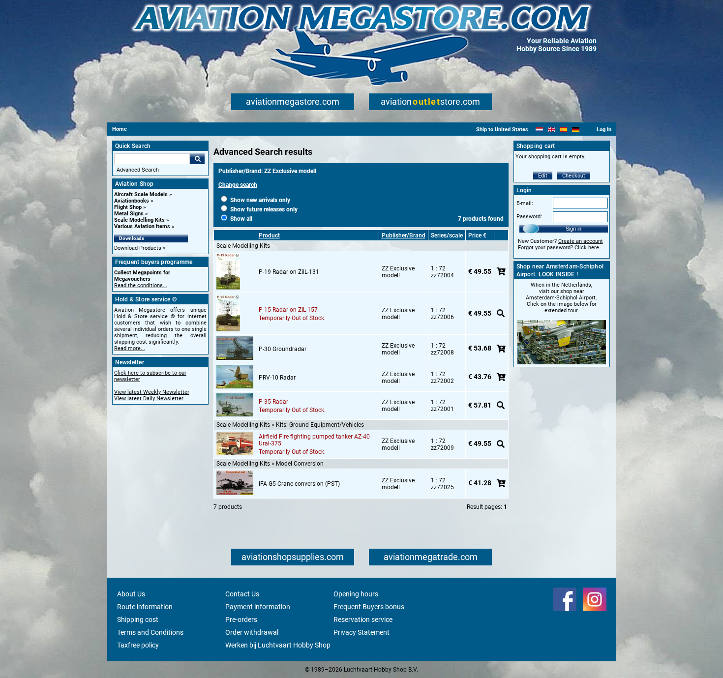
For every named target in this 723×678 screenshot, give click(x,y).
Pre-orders (241, 619)
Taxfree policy (138, 645)
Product (269, 235)
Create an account (580, 241)
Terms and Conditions (150, 632)
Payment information (257, 607)
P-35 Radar (273, 401)
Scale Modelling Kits (139, 220)
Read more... (129, 348)
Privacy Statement (361, 632)
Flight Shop (128, 207)
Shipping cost (137, 619)
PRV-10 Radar (277, 377)
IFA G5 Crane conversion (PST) (299, 483)
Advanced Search (138, 170)
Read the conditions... (140, 285)
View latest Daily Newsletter (148, 398)
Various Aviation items (142, 226)
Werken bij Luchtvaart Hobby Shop (278, 645)
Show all (240, 218)
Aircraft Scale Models (141, 194)
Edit (542, 176)
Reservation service (362, 619)
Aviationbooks (131, 201)
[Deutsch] (575, 129)
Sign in (573, 229)
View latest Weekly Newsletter (151, 392)
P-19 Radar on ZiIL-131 (289, 271)
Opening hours (355, 594)
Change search (237, 184)
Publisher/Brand (403, 235)
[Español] (563, 129)
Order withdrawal (251, 632)
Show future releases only (263, 209)
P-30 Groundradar (282, 349)
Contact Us (242, 594)
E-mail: (524, 203)
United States (511, 129)
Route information (145, 607)
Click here (586, 247)
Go (197, 158)
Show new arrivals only (259, 200)
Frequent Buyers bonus (368, 607)
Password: (529, 216)
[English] (551, 129)
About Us (131, 594)
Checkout (573, 176)
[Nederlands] (539, 129)
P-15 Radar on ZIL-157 (288, 309)
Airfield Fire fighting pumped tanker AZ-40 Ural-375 (314, 440)
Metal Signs (129, 213)
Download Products (137, 248)
